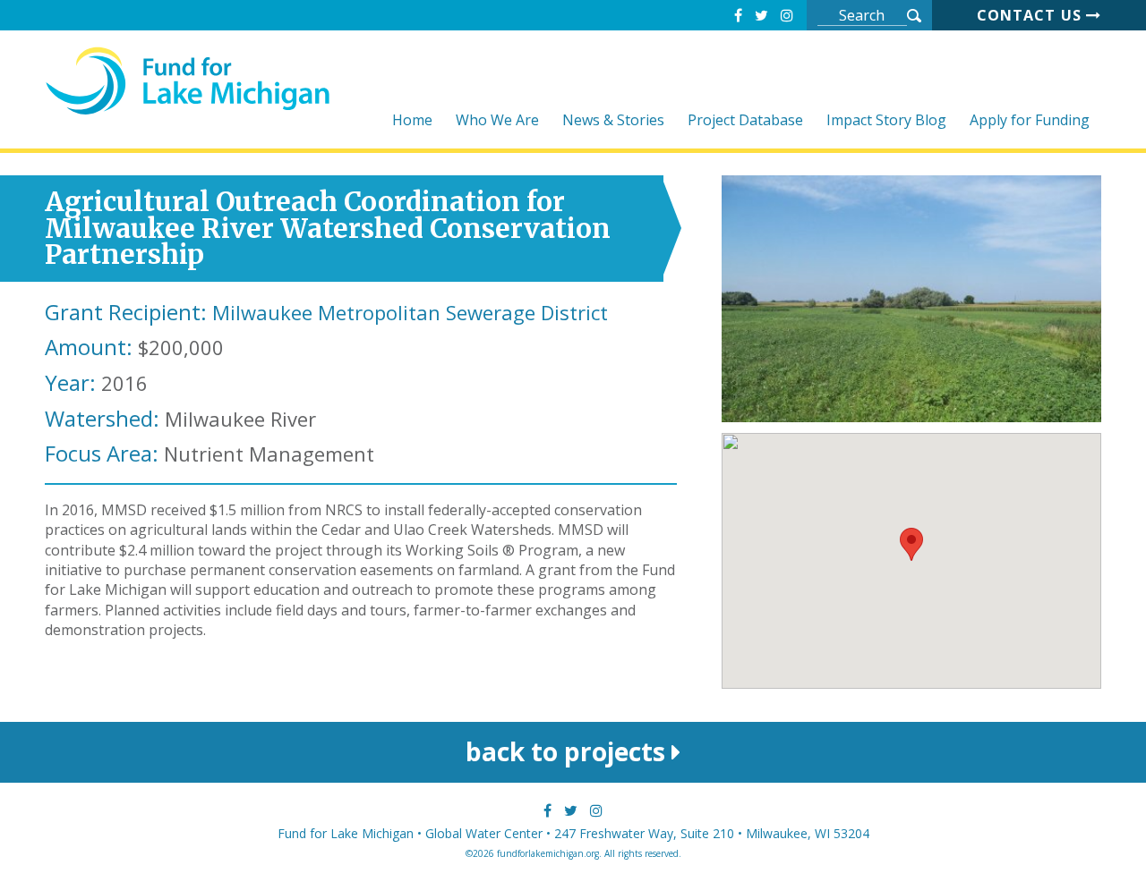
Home (412, 121)
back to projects (568, 751)
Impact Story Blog (886, 121)
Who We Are (497, 121)
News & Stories (613, 121)
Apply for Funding (1030, 121)
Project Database (745, 121)
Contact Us (1031, 15)
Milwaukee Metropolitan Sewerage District (410, 312)
